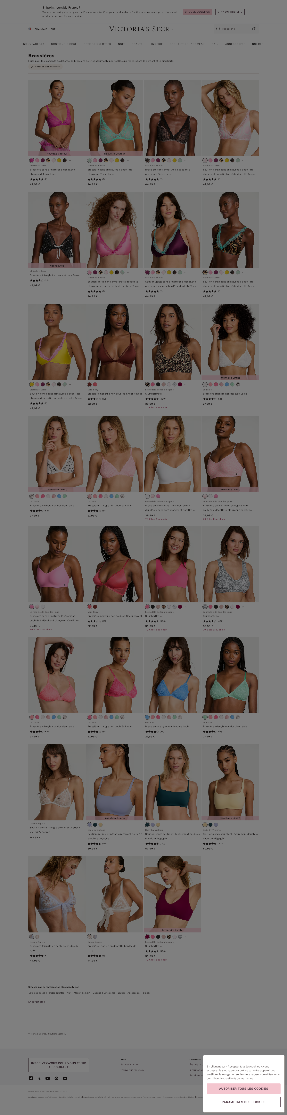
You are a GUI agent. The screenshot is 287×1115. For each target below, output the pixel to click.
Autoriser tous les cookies (243, 1088)
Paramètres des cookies (244, 1102)
